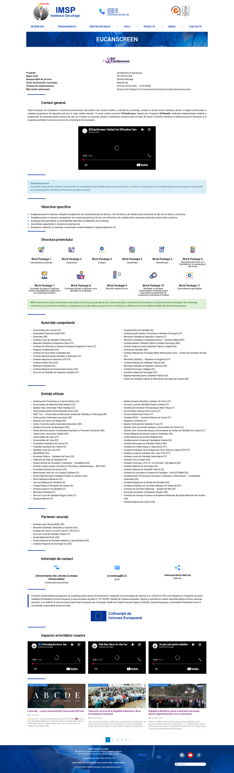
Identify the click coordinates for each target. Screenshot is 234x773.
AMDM (122, 763)
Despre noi (37, 26)
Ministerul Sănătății (89, 763)
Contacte (195, 26)
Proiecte (149, 26)
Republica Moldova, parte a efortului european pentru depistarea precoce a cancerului (174, 712)
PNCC (127, 26)
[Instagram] (199, 755)
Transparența (67, 26)
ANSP (110, 763)
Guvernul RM (102, 763)
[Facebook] (182, 755)
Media (172, 26)
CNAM (116, 763)
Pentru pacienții (100, 26)
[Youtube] (190, 755)
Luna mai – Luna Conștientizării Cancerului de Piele (56, 711)
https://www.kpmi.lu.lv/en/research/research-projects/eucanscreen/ (154, 89)
